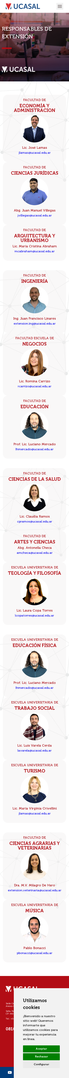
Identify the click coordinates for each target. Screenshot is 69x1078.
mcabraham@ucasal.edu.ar (35, 251)
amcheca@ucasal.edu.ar (35, 553)
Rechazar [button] (41, 1056)
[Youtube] (9, 1072)
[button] (59, 6)
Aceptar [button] (41, 1048)
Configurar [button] (41, 1064)
